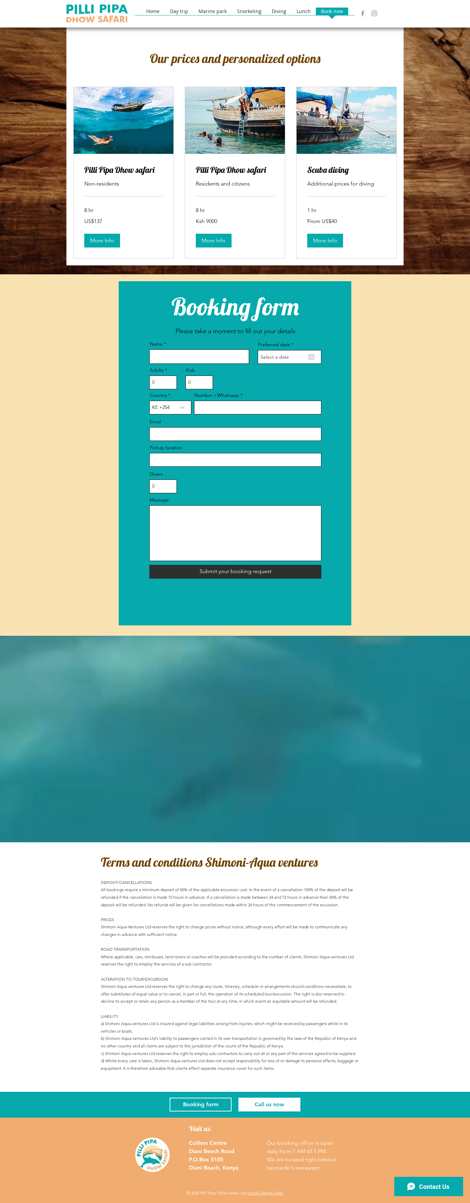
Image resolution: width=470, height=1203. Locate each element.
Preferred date (277, 344)
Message (159, 499)
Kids (190, 370)
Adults (157, 370)
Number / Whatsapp (216, 395)
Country (158, 395)
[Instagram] (374, 13)
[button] (389, 13)
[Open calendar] (311, 357)
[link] (123, 170)
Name (156, 343)
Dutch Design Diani (265, 1192)
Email (155, 421)
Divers (156, 474)
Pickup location (166, 447)
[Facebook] (362, 13)
